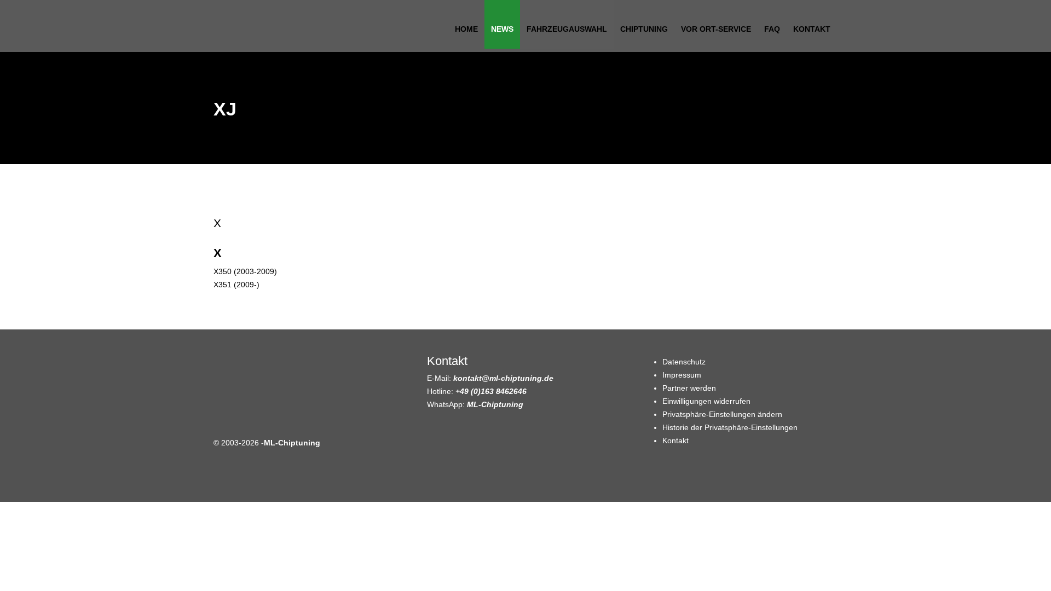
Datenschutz (684, 361)
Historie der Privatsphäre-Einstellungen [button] (730, 427)
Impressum (681, 374)
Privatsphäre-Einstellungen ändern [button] (722, 414)
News (502, 29)
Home (466, 29)
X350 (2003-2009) (245, 271)
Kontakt (811, 29)
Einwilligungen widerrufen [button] (706, 401)
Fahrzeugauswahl (567, 29)
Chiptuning (644, 29)
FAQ (772, 29)
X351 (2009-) (236, 284)
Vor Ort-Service (716, 29)
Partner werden (689, 388)
